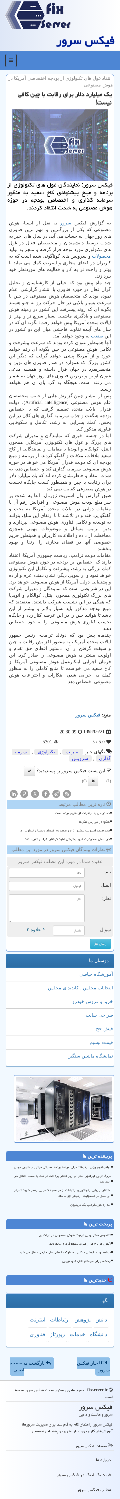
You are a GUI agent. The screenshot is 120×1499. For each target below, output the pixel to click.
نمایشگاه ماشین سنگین (90, 1056)
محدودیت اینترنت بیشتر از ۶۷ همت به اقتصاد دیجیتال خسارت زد (65, 830)
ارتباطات (60, 1319)
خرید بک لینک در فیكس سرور (84, 1474)
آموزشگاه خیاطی (96, 974)
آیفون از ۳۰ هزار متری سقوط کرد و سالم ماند (80, 1243)
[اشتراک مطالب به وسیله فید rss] (67, 793)
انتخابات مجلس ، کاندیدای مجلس (80, 987)
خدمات (77, 1334)
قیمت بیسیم (101, 1042)
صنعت (97, 335)
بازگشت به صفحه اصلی (28, 1366)
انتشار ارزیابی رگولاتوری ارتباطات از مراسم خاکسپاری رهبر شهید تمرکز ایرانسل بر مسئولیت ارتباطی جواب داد (62, 1193)
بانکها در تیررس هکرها (94, 821)
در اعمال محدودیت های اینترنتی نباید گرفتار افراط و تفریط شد (67, 839)
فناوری (37, 1334)
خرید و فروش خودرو (92, 1001)
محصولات (101, 256)
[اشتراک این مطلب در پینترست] (24, 793)
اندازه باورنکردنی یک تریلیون (90, 1204)
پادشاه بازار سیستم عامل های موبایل (86, 1261)
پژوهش (82, 1319)
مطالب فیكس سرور (94, 1489)
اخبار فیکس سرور (93, 1366)
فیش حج (104, 1028)
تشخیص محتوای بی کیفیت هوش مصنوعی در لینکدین (75, 1235)
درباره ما (103, 1459)
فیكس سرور (85, 40)
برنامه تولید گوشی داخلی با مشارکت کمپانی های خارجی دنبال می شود (65, 1252)
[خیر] (93, 781)
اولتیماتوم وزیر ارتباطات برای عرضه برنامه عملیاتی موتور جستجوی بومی (62, 1167)
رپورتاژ (57, 1334)
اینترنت (73, 751)
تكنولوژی (46, 751)
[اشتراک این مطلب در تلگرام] (56, 793)
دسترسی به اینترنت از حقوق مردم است (82, 813)
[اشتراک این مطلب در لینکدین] (13, 793)
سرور (65, 222)
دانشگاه (98, 1334)
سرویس (80, 758)
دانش (101, 1319)
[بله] (29, 771)
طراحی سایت (99, 1015)
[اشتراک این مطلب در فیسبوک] (45, 793)
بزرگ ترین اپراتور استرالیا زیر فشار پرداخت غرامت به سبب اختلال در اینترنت (62, 1179)
